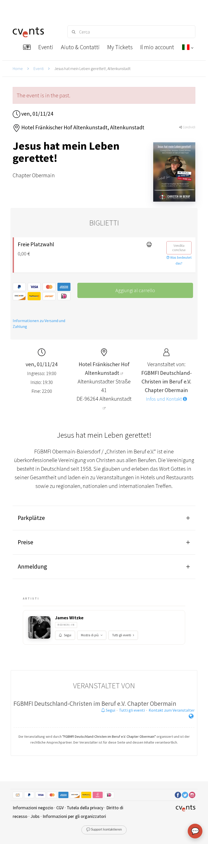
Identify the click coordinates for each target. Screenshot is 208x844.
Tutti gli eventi (121, 635)
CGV (60, 808)
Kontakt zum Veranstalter (172, 710)
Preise (25, 542)
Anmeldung (32, 566)
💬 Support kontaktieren (104, 829)
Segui (67, 635)
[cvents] (35, 31)
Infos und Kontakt (164, 399)
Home (18, 68)
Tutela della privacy (85, 808)
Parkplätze (31, 518)
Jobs (35, 816)
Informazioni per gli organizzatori (74, 816)
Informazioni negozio (33, 808)
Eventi (38, 68)
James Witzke (69, 618)
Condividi (188, 127)
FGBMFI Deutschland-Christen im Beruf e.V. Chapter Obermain (94, 703)
